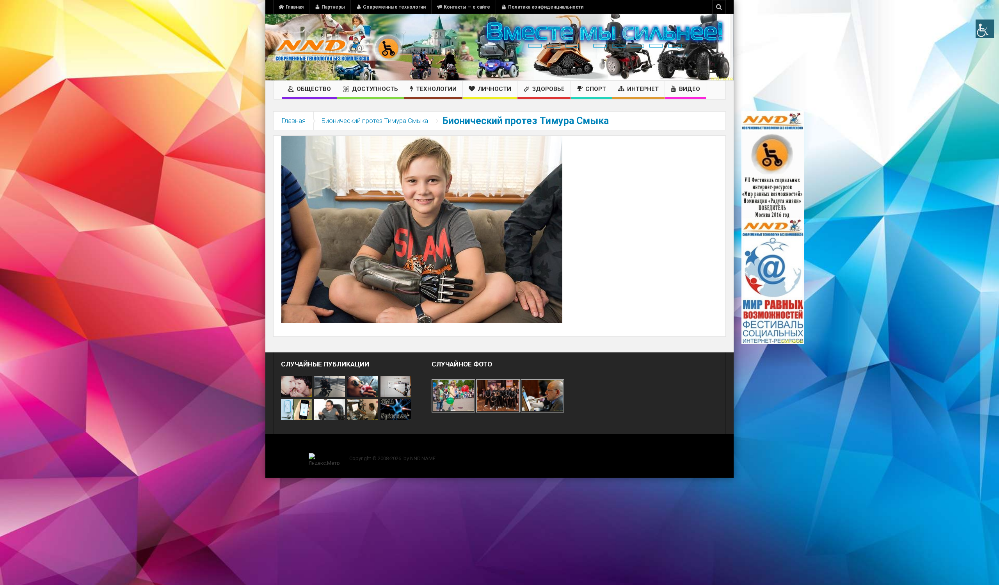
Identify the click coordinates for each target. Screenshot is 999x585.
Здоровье (548, 88)
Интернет (643, 88)
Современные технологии (394, 7)
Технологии (436, 88)
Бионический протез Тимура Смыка (375, 120)
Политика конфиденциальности (545, 7)
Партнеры (333, 7)
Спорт (595, 88)
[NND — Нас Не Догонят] (337, 47)
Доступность (375, 88)
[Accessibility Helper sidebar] (985, 29)
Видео (689, 88)
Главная (295, 7)
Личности (494, 88)
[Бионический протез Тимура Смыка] (421, 229)
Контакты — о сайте (467, 7)
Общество (314, 88)
